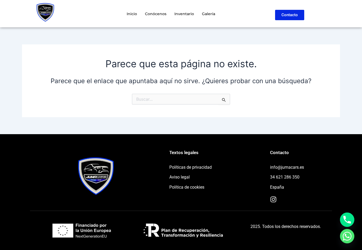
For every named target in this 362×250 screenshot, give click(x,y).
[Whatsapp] (347, 236)
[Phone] (347, 220)
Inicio (132, 13)
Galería (208, 13)
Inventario (184, 13)
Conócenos (155, 13)
